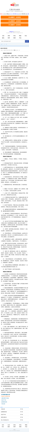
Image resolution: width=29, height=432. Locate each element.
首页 (3, 424)
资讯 (14, 35)
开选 (20, 37)
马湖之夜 (3, 403)
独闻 (14, 37)
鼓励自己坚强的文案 (5, 396)
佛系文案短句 (4, 417)
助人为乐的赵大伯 (5, 419)
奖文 (26, 35)
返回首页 (14, 429)
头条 (3, 35)
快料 (9, 37)
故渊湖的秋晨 (4, 401)
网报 (20, 35)
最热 (3, 37)
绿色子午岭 (3, 400)
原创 (9, 35)
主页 (4, 44)
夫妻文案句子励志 (5, 398)
